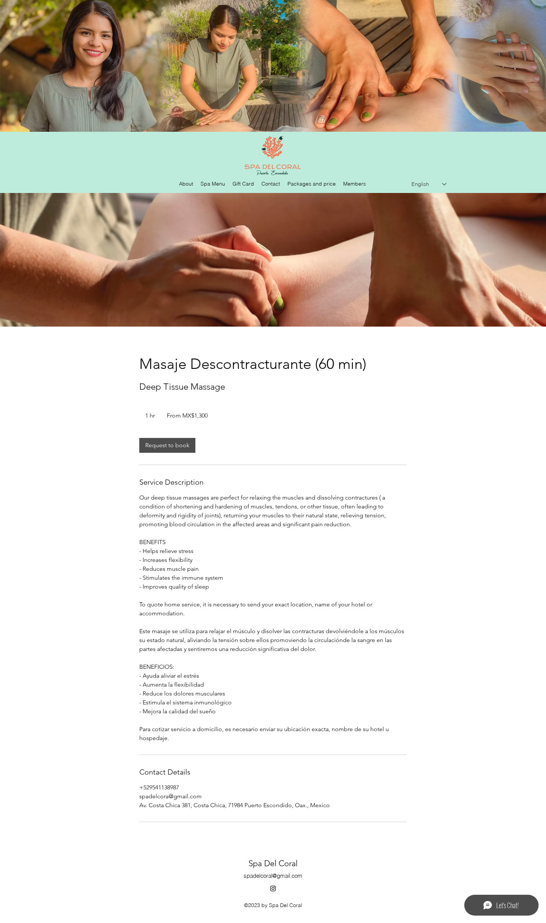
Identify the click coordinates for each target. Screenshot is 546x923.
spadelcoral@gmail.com (273, 875)
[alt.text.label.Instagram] (273, 888)
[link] (167, 445)
